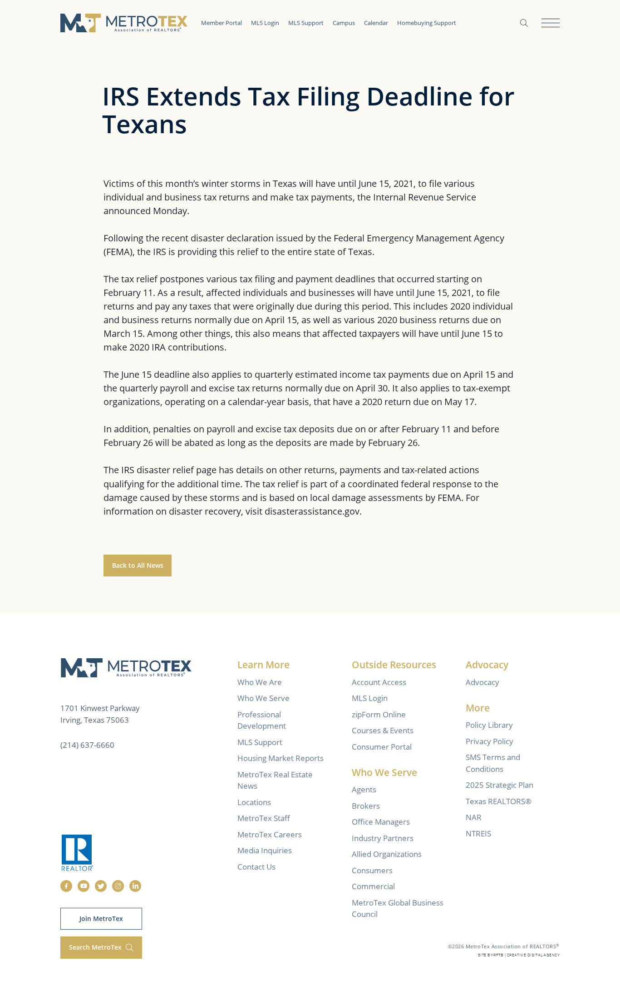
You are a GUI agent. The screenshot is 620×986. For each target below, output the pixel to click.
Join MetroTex (101, 918)
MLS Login (265, 23)
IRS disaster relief (157, 469)
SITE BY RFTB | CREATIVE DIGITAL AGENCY (519, 955)
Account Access (379, 682)
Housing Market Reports (280, 758)
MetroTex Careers (269, 834)
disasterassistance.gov (312, 511)
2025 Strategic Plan (499, 785)
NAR (474, 817)
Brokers (366, 806)
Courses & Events (382, 730)
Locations (254, 802)
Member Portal (221, 23)
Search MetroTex (96, 947)
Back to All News (137, 565)
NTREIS (478, 833)
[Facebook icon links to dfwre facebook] (66, 886)
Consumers (372, 870)
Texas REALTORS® (498, 801)
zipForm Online (379, 714)
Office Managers (381, 821)
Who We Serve (263, 698)
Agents (364, 789)
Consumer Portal (382, 746)
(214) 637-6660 (87, 745)
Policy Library (489, 725)
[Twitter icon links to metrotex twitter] (101, 886)
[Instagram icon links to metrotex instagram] (118, 886)
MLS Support (306, 23)
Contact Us (256, 866)
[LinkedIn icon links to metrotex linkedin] (135, 886)
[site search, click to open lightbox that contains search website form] (524, 23)
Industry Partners (382, 838)
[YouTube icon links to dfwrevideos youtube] (83, 886)
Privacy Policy (489, 741)
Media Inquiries (264, 850)
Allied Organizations (387, 854)
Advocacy (482, 682)
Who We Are (259, 682)
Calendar (376, 23)
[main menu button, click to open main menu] (550, 23)
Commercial (373, 886)
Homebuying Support (426, 23)
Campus (344, 23)
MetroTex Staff (263, 818)
